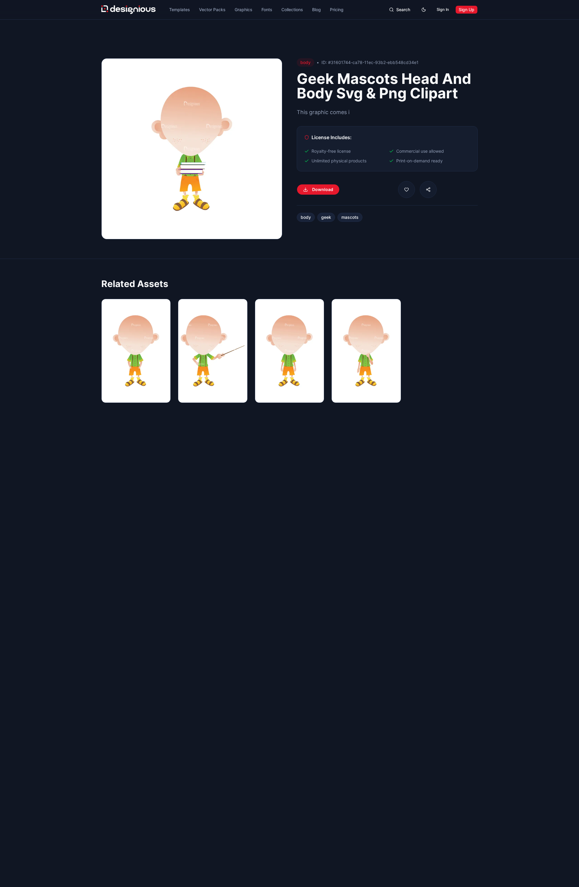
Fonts (266, 9)
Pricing (336, 9)
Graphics (243, 9)
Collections (292, 9)
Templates (179, 9)
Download (322, 189)
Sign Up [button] (466, 9)
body (306, 217)
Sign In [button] (443, 9)
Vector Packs (212, 9)
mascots (350, 217)
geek (326, 217)
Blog (316, 9)
